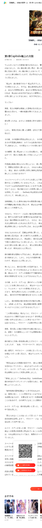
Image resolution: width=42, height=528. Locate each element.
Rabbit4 (30, 520)
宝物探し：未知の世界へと (18, 3)
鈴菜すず (19, 520)
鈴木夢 (6, 520)
